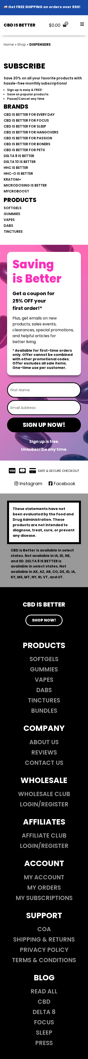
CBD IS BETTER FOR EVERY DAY (29, 114)
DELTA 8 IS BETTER (19, 155)
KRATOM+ (12, 179)
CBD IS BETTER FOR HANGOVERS (31, 132)
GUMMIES (12, 213)
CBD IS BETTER (19, 25)
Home (9, 44)
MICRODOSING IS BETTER (25, 185)
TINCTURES (13, 231)
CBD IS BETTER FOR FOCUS (26, 120)
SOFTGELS (13, 207)
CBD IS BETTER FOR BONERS (27, 144)
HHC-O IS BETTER (18, 173)
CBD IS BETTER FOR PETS (24, 149)
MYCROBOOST (16, 191)
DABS (8, 225)
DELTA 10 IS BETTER (20, 161)
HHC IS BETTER (16, 167)
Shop (21, 44)
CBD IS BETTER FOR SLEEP (25, 126)
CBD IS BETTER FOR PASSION (28, 138)
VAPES (9, 219)
